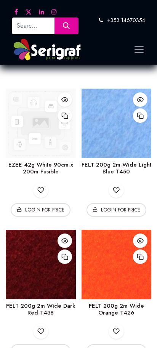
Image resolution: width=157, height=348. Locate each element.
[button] (65, 99)
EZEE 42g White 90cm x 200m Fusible (40, 168)
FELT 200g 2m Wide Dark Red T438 (40, 309)
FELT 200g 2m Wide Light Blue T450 (116, 168)
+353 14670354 (126, 20)
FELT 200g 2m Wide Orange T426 (116, 309)
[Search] (66, 25)
